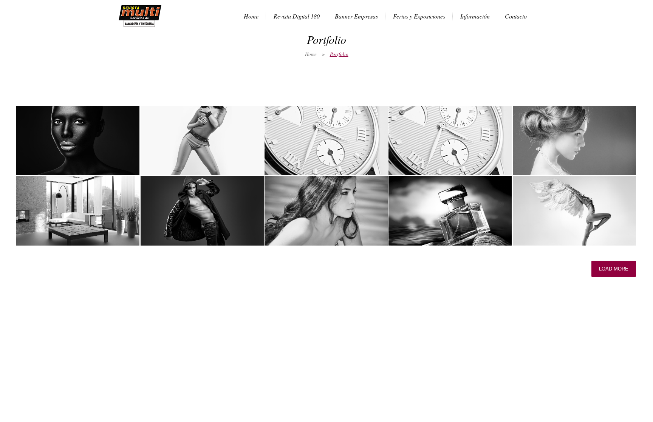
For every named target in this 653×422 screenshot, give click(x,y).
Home (311, 54)
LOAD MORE (613, 269)
